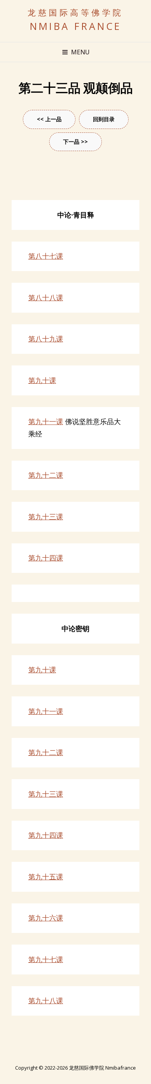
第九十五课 (45, 876)
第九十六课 (45, 917)
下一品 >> (75, 141)
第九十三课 (45, 516)
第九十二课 (45, 475)
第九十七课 (45, 959)
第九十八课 (45, 1000)
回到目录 (104, 119)
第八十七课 (45, 256)
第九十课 (42, 380)
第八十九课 (45, 338)
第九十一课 (45, 421)
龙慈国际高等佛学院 (75, 12)
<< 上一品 (49, 119)
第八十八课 (45, 297)
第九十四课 (45, 557)
